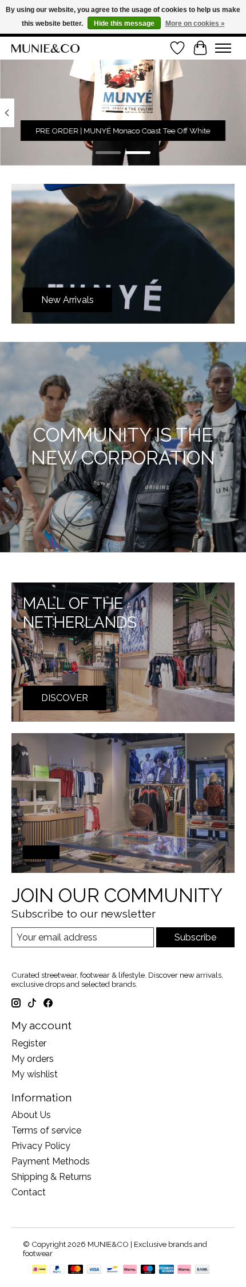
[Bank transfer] (202, 1270)
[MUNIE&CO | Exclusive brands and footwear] (45, 48)
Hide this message (124, 23)
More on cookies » (195, 23)
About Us (31, 1114)
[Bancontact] (112, 1270)
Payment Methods (50, 1161)
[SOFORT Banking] (130, 1270)
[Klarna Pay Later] (184, 1270)
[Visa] (94, 1270)
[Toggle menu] (223, 48)
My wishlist (34, 1074)
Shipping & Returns (51, 1176)
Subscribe (195, 937)
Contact (28, 1192)
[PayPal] (57, 1270)
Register (28, 1043)
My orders (32, 1058)
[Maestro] (148, 1270)
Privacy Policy (40, 1145)
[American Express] (166, 1270)
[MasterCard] (75, 1270)
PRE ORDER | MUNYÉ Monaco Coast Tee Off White (123, 130)
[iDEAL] (39, 1270)
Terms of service (46, 1130)
